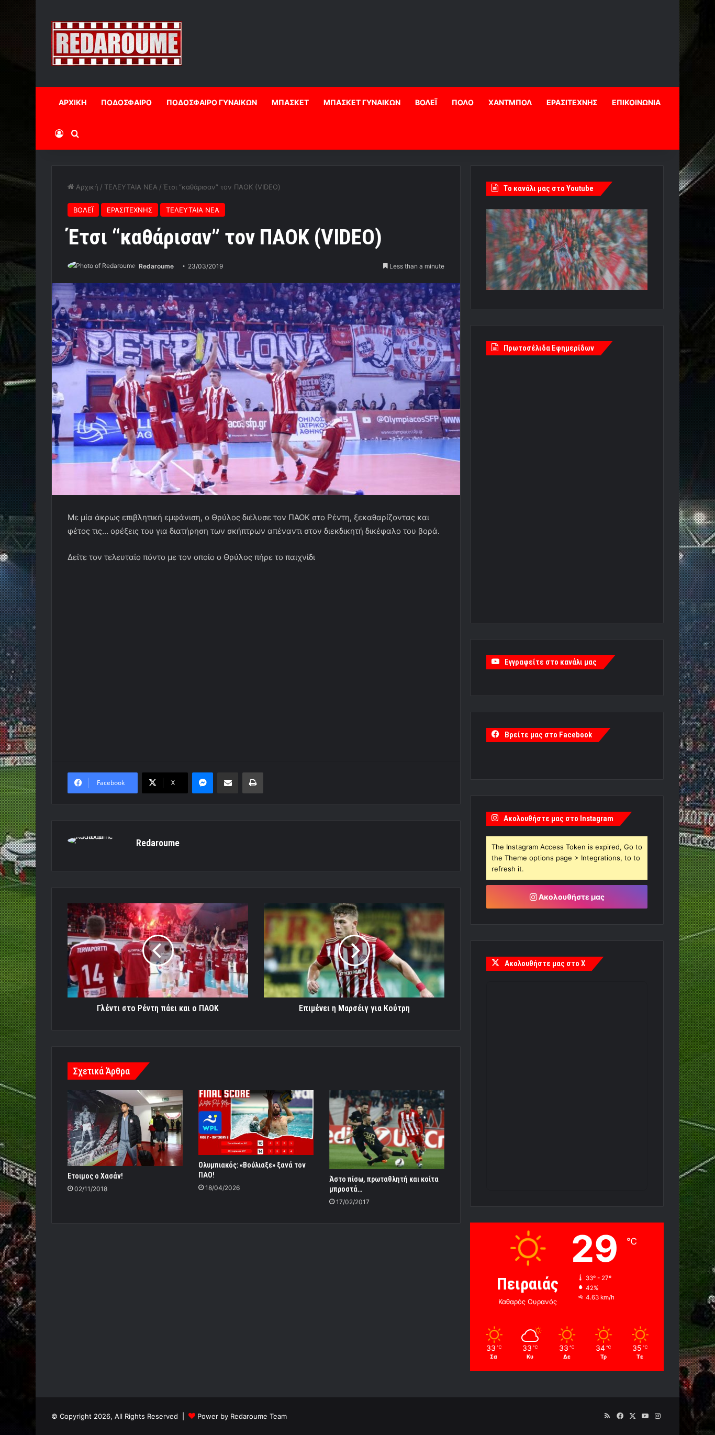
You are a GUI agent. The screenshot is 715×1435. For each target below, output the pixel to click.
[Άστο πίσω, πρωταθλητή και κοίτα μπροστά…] (386, 1129)
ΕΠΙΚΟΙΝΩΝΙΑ (636, 102)
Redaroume (156, 266)
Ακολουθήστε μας (571, 896)
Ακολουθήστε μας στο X (545, 963)
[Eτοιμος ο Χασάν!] (125, 1128)
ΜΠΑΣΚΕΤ (290, 102)
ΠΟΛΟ (463, 102)
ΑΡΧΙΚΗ (72, 102)
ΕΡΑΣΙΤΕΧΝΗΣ (571, 102)
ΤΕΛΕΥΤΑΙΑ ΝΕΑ (131, 187)
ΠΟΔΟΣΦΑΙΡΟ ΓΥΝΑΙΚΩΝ (211, 102)
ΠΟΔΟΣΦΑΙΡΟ (126, 102)
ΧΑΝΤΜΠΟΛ (510, 102)
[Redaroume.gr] (116, 43)
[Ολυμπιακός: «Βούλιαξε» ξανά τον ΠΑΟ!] (256, 1122)
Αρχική (86, 187)
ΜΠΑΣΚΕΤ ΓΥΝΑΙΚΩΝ (361, 102)
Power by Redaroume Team (242, 1416)
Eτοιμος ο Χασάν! (95, 1176)
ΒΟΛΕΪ (426, 102)
